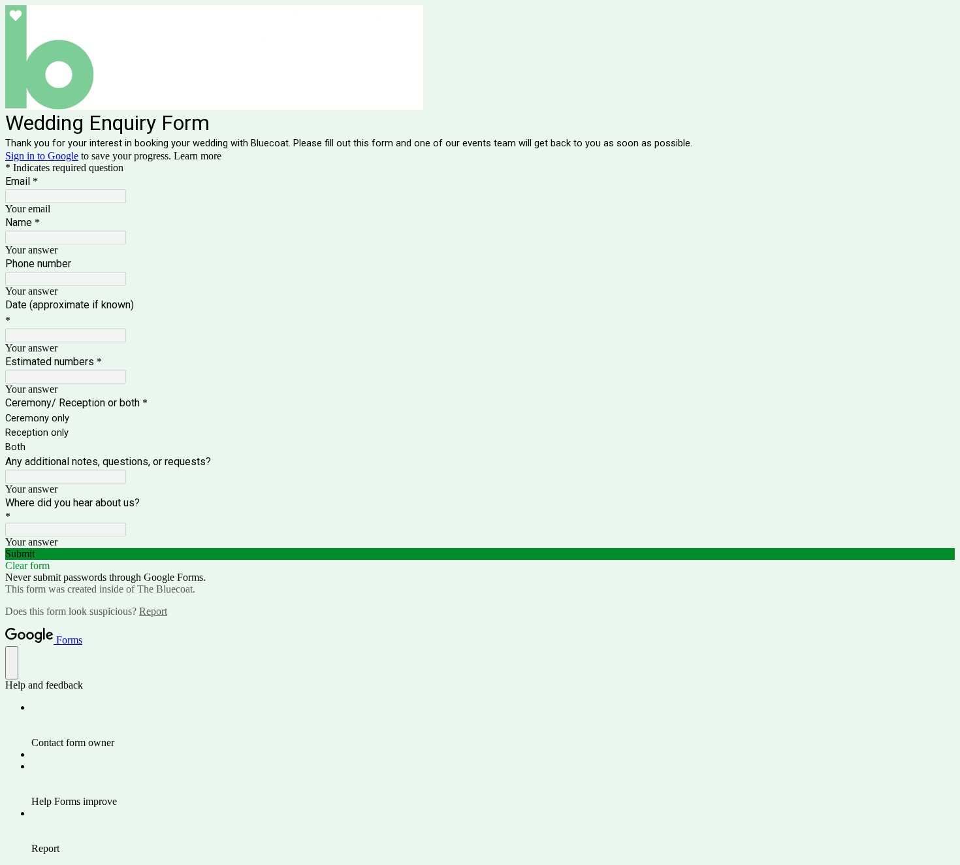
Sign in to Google (41, 155)
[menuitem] (493, 725)
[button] (480, 554)
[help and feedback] (11, 662)
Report (153, 611)
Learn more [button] (197, 155)
